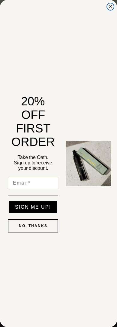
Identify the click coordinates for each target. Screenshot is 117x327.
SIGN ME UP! (33, 207)
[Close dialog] (110, 6)
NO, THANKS (33, 226)
